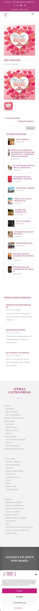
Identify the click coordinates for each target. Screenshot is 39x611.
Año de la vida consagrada (15, 440)
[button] (36, 574)
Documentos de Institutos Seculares (19, 527)
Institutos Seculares (11, 515)
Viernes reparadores (13, 415)
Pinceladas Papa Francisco (14, 449)
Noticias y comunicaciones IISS (17, 530)
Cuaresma (9, 468)
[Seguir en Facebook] (14, 5)
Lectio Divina (10, 474)
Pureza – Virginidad (13, 512)
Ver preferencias (19, 603)
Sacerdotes (10, 424)
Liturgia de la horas (13, 477)
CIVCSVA (9, 443)
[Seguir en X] (17, 5)
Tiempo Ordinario (12, 489)
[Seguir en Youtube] (21, 5)
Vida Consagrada (10, 437)
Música (8, 480)
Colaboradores (11, 427)
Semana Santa (11, 486)
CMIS (26, 9)
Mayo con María (11, 412)
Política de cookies (18, 607)
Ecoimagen (15, 64)
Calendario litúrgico (13, 465)
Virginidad (7, 499)
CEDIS (21, 9)
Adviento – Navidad (13, 462)
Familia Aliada (9, 421)
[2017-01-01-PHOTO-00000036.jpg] (8, 106)
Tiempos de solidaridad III (18, 306)
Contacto (14, 9)
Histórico (9, 433)
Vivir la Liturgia (9, 459)
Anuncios (7, 406)
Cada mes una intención (15, 509)
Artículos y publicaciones (15, 505)
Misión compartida (12, 446)
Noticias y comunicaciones (14, 418)
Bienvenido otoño (15, 330)
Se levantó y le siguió (17, 353)
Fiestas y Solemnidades (14, 471)
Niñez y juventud (12, 430)
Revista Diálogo (11, 533)
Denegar (19, 597)
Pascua (8, 483)
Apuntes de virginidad (14, 502)
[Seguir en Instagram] (24, 5)
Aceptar (19, 591)
